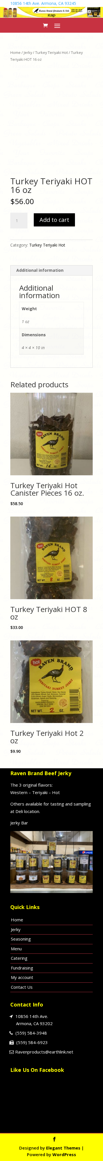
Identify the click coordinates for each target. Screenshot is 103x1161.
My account (22, 977)
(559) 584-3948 (31, 1033)
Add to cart (54, 220)
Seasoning (21, 939)
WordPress (64, 1154)
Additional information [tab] (40, 270)
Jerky (28, 52)
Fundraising (22, 968)
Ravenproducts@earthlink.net (44, 1052)
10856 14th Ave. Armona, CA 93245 (43, 3)
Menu (16, 948)
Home (15, 52)
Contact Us (22, 987)
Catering (19, 958)
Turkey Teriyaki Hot (51, 52)
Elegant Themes (63, 1148)
